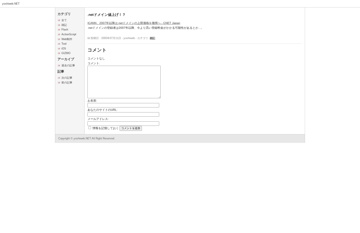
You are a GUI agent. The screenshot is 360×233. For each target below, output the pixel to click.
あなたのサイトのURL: (103, 109)
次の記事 (66, 77)
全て (64, 20)
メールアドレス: (98, 119)
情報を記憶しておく (105, 128)
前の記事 (66, 82)
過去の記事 (68, 65)
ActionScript (68, 34)
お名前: (92, 100)
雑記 (64, 24)
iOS (63, 48)
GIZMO (65, 53)
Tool (63, 43)
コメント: (94, 63)
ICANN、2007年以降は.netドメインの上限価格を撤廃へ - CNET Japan (134, 23)
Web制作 (66, 39)
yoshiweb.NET (11, 3)
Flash (64, 29)
